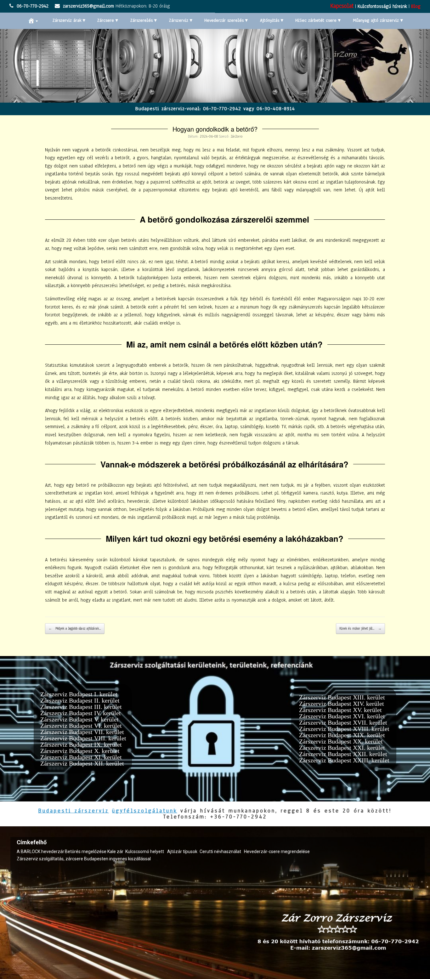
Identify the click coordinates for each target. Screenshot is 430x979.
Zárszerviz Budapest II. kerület (80, 700)
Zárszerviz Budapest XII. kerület (82, 763)
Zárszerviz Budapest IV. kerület (80, 713)
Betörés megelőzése (85, 851)
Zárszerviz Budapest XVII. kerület (343, 722)
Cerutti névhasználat (220, 851)
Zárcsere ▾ (107, 20)
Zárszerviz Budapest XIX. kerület (342, 735)
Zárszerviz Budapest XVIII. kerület (344, 728)
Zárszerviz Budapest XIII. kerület (342, 697)
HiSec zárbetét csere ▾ (318, 20)
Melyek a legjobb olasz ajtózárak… (74, 628)
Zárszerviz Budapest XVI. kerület (342, 716)
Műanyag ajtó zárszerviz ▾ (378, 20)
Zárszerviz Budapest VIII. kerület (83, 738)
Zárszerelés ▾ (143, 20)
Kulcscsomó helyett (144, 851)
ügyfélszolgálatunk (144, 810)
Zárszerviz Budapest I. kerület (78, 694)
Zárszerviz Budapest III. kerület (81, 706)
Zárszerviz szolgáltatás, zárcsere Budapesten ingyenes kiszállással (84, 859)
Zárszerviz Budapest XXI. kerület (342, 747)
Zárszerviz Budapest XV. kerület (340, 709)
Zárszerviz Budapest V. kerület (79, 719)
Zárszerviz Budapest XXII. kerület (343, 753)
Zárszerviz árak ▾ (69, 20)
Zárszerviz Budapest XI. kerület (81, 757)
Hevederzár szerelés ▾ (226, 20)
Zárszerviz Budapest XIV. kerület (341, 703)
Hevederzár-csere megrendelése (277, 851)
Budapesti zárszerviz (73, 810)
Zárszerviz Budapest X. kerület (80, 750)
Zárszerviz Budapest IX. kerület (81, 744)
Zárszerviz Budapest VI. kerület (81, 725)
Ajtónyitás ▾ (271, 20)
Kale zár (115, 851)
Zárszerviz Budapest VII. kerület (82, 731)
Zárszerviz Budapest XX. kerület (341, 741)
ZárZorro (236, 136)
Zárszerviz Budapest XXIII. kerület (344, 760)
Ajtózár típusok (182, 851)
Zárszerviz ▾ (180, 20)
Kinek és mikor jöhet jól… (360, 628)
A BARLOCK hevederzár (40, 851)
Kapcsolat (342, 6)
